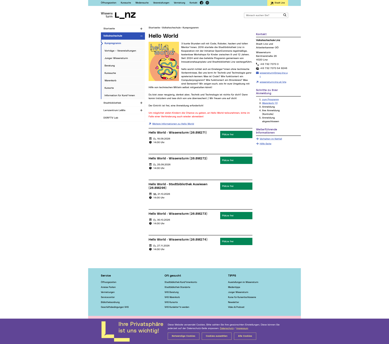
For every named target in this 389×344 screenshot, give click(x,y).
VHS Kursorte (171, 302)
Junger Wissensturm (116, 58)
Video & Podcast (236, 307)
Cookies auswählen (216, 336)
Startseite (109, 28)
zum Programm (270, 99)
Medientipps (234, 287)
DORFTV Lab (110, 118)
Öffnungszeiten (108, 3)
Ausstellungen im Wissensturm (243, 282)
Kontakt (193, 3)
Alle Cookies (245, 336)
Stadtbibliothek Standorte (177, 287)
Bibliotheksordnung (110, 302)
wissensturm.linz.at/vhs (273, 82)
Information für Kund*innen (120, 95)
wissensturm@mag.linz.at (274, 75)
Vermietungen (108, 292)
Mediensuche (142, 3)
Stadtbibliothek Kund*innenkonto (181, 282)
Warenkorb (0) (270, 103)
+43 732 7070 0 (269, 64)
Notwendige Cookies (183, 336)
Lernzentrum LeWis (114, 110)
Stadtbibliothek (112, 103)
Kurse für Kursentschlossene (242, 297)
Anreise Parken (108, 287)
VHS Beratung (172, 292)
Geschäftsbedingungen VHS (115, 307)
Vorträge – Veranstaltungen (120, 51)
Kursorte (109, 88)
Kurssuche (126, 3)
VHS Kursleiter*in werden (177, 307)
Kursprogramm (125, 43)
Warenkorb (110, 80)
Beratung (110, 65)
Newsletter (233, 302)
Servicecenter (108, 297)
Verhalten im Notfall (271, 139)
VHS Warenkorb (172, 297)
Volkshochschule (112, 36)
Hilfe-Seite (265, 144)
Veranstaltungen (161, 3)
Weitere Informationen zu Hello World (173, 124)
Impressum (242, 328)
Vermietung (179, 3)
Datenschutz (227, 328)
